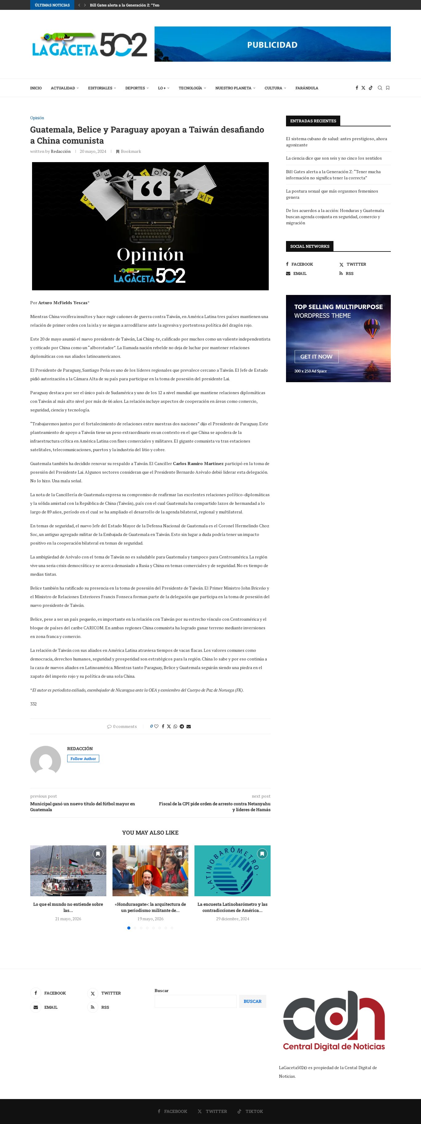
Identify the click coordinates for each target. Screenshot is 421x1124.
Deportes (135, 87)
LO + (162, 87)
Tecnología (190, 87)
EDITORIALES (100, 87)
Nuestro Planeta (233, 87)
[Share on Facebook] (163, 726)
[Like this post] (156, 726)
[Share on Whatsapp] (175, 726)
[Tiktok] (371, 88)
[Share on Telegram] (182, 726)
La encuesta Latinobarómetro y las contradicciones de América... (233, 907)
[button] (79, 5)
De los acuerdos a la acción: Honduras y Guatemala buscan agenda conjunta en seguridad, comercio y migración (335, 216)
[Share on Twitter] (169, 726)
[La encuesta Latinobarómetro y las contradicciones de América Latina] (232, 870)
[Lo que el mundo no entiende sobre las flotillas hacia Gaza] (68, 870)
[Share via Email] (188, 726)
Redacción (61, 151)
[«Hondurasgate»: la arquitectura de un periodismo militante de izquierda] (150, 870)
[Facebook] (357, 88)
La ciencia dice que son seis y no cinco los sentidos (334, 158)
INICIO (36, 87)
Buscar (162, 990)
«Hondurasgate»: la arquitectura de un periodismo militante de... (150, 907)
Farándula (307, 87)
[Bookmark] (388, 88)
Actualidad (63, 87)
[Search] (380, 88)
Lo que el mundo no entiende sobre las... (68, 907)
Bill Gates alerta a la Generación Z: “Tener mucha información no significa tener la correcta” (333, 175)
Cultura (273, 87)
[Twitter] (363, 88)
